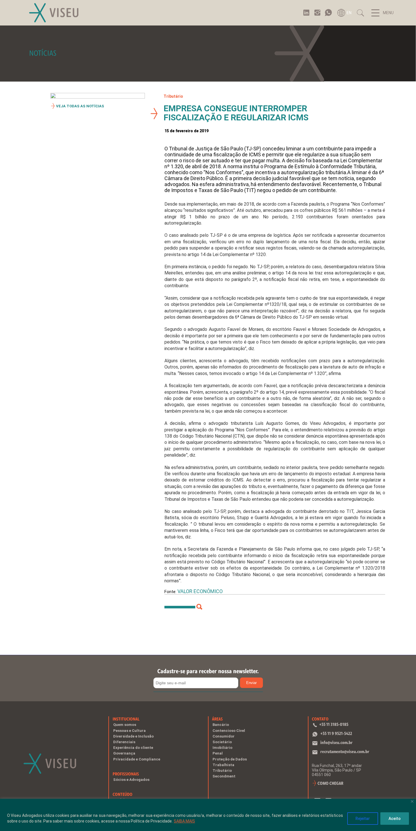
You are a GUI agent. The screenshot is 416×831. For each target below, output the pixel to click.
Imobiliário (222, 747)
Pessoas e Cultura (129, 730)
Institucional (126, 719)
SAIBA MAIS (184, 821)
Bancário (221, 725)
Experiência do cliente (133, 747)
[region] (208, 815)
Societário (222, 742)
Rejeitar (362, 818)
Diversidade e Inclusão (133, 736)
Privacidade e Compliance (136, 759)
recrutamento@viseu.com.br (344, 751)
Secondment (224, 776)
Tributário (173, 96)
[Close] (412, 801)
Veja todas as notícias (80, 106)
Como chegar (330, 783)
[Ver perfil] (199, 607)
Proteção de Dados (230, 759)
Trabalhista (223, 765)
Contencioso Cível (229, 730)
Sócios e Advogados (131, 779)
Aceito (395, 818)
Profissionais (126, 774)
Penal (218, 753)
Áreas (217, 719)
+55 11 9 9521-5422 (336, 733)
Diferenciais (124, 742)
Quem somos (124, 725)
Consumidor (224, 736)
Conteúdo (122, 794)
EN (349, 12)
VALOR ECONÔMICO (200, 591)
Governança (124, 753)
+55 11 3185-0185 (333, 724)
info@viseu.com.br (336, 742)
